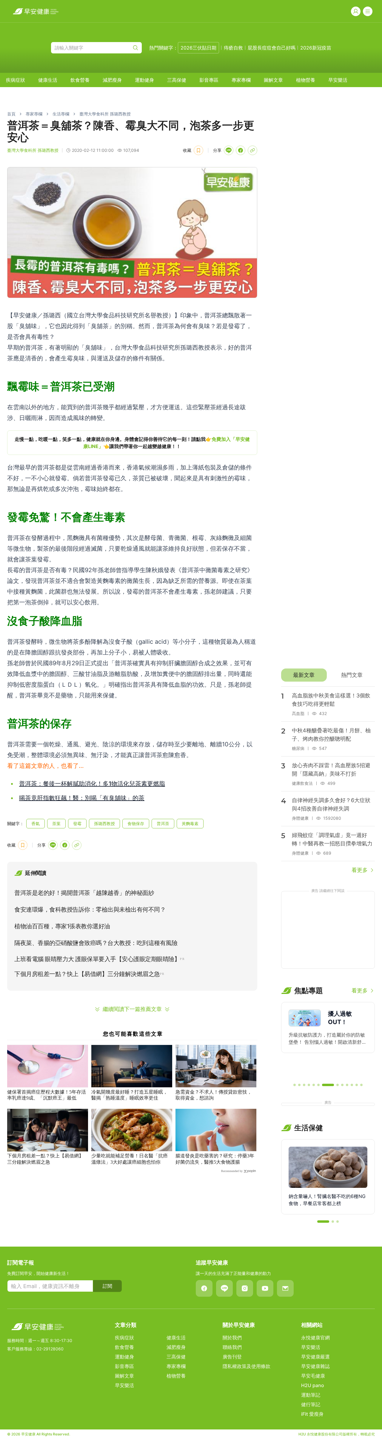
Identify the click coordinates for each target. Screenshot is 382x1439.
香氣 (35, 823)
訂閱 (107, 1286)
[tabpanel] (328, 780)
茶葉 (56, 823)
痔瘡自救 (233, 48)
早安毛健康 (313, 1376)
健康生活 (47, 80)
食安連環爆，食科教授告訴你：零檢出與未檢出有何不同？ (90, 909)
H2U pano (312, 1385)
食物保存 (135, 823)
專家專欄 (241, 80)
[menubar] (176, 80)
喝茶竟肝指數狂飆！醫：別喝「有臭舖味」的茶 (81, 798)
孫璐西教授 (104, 823)
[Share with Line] (228, 150)
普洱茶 (163, 823)
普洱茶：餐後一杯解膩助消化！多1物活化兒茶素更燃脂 (92, 783)
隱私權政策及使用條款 (246, 1366)
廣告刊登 (232, 1357)
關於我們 (232, 1338)
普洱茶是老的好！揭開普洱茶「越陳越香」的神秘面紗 (84, 892)
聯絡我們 (232, 1347)
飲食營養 (80, 80)
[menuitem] (15, 80)
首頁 (11, 113)
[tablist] (328, 675)
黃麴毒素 (190, 823)
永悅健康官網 (315, 1338)
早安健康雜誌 (315, 1366)
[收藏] (198, 150)
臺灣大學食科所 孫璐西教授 (105, 113)
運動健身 (144, 80)
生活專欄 (61, 113)
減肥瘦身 (112, 80)
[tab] (304, 675)
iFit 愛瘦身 (312, 1414)
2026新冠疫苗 (315, 48)
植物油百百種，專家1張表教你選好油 (62, 926)
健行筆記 (310, 1404)
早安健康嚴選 (315, 1357)
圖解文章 (273, 80)
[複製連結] (252, 150)
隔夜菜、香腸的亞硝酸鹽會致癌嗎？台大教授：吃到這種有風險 (95, 943)
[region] (132, 443)
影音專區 (208, 80)
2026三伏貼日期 (198, 48)
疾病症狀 (15, 80)
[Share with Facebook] (240, 150)
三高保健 (176, 80)
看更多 (360, 870)
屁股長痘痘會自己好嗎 (271, 48)
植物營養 (305, 80)
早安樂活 (337, 80)
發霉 (77, 823)
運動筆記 (310, 1395)
